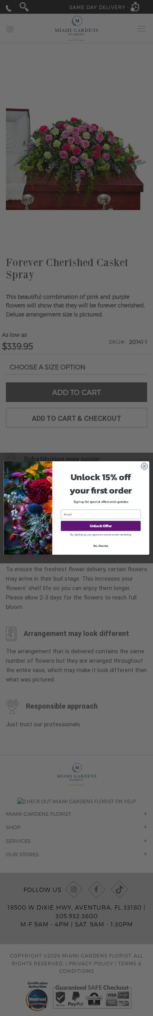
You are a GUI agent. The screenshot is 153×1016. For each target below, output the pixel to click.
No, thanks (100, 546)
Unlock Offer (101, 526)
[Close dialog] (144, 466)
